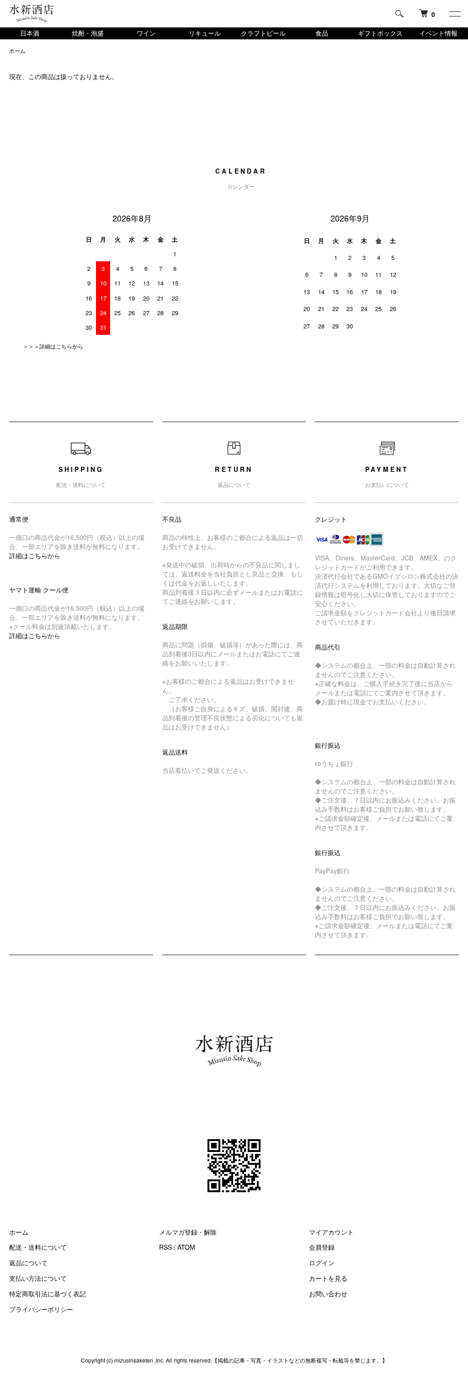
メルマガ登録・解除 (188, 1231)
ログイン (322, 1262)
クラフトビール (263, 32)
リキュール (205, 32)
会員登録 (322, 1247)
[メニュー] (454, 13)
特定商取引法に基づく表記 (47, 1293)
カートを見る (328, 1278)
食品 (321, 32)
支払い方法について (38, 1278)
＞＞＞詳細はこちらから (53, 346)
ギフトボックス (380, 32)
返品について (28, 1262)
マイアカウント (331, 1231)
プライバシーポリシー (41, 1309)
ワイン (146, 32)
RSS (165, 1247)
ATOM (186, 1247)
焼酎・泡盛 (88, 32)
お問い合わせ (328, 1293)
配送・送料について (38, 1247)
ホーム (17, 50)
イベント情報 (438, 32)
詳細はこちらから (34, 555)
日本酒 (29, 32)
